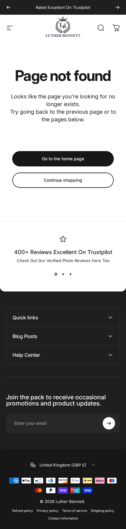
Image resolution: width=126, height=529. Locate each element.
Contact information (63, 518)
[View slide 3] (70, 274)
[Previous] (8, 7)
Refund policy (22, 511)
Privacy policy (47, 511)
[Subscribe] (109, 423)
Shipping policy (102, 511)
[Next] (117, 7)
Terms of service (74, 511)
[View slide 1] (55, 274)
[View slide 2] (63, 274)
